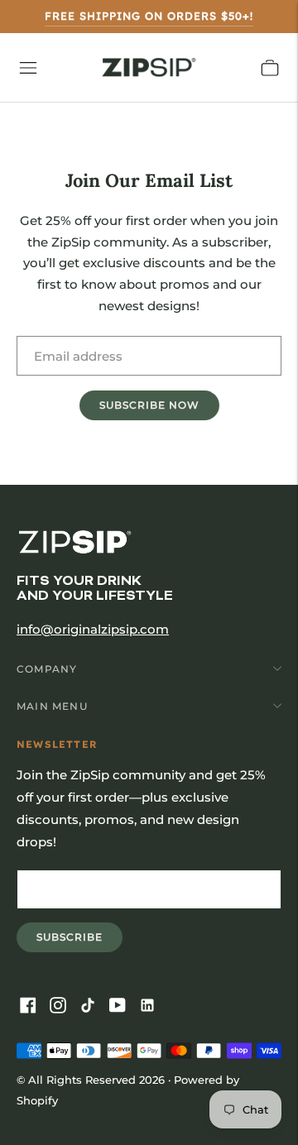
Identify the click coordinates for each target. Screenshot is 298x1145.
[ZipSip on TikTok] (91, 1006)
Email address (73, 336)
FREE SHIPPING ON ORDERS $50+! (149, 15)
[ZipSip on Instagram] (61, 1006)
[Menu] (28, 68)
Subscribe (79, 941)
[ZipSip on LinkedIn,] (150, 1006)
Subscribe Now (149, 405)
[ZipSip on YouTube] (120, 1006)
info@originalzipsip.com (93, 629)
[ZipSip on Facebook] (31, 1006)
